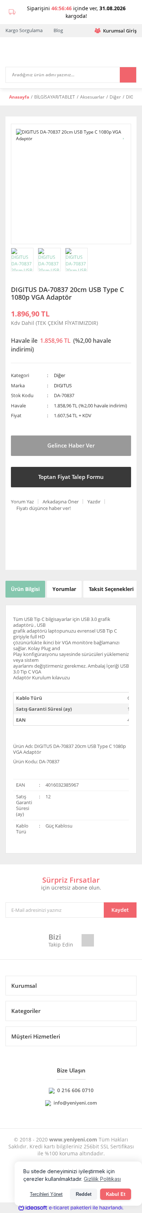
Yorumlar (64, 589)
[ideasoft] (32, 1207)
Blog (58, 30)
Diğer (59, 375)
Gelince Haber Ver (71, 445)
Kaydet (120, 909)
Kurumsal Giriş (120, 30)
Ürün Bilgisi (25, 589)
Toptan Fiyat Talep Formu (71, 476)
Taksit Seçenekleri (111, 589)
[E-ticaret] (70, 1208)
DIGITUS (63, 385)
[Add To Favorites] (124, 135)
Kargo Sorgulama (24, 30)
